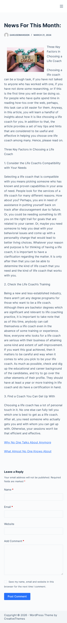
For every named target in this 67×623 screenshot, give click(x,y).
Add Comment (14, 541)
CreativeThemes (14, 618)
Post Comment (17, 596)
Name (8, 489)
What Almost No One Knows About (27, 451)
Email (8, 507)
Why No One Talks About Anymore (27, 442)
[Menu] (61, 6)
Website (9, 524)
